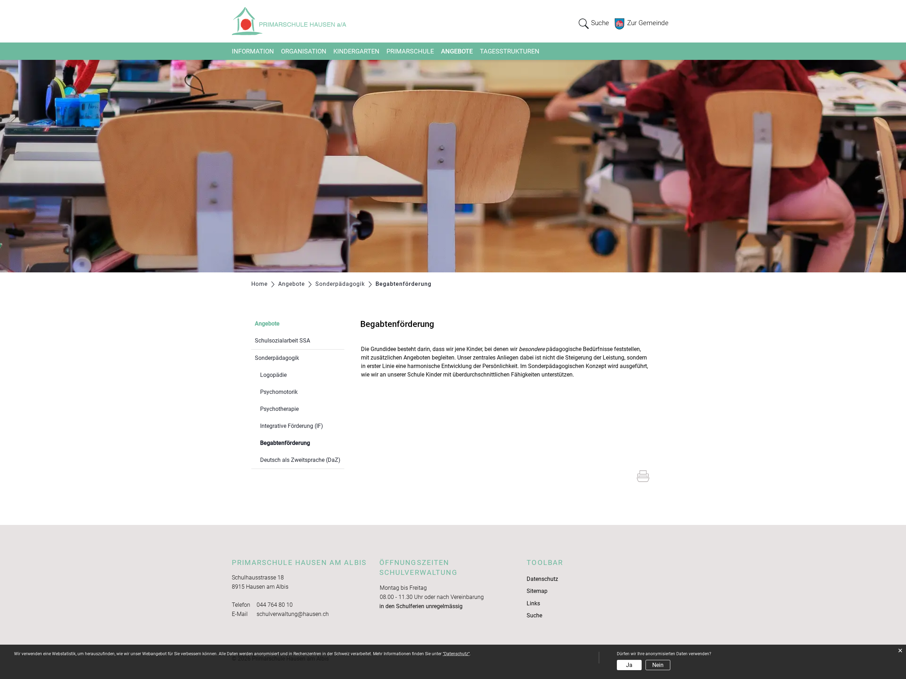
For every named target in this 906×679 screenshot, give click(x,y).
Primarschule (410, 51)
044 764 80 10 (275, 604)
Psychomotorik (279, 392)
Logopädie (273, 375)
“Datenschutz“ (456, 653)
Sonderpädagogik (277, 358)
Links (533, 603)
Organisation (303, 51)
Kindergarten (356, 51)
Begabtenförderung (302, 443)
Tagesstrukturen (509, 51)
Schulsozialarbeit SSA (282, 340)
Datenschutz (542, 579)
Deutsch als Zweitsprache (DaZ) (300, 460)
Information (253, 51)
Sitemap (537, 591)
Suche (534, 615)
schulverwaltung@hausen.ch (293, 614)
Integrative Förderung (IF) (291, 426)
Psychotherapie (279, 409)
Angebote (457, 51)
